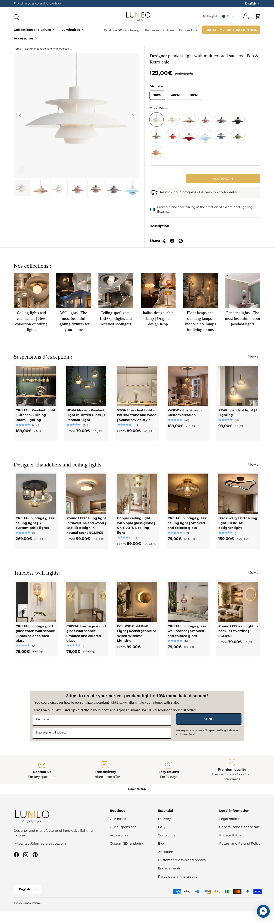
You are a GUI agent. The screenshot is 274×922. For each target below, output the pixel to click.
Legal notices (229, 819)
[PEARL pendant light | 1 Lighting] (238, 386)
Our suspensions (123, 827)
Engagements (169, 868)
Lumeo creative (31, 902)
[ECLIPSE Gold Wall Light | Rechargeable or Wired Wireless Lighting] (137, 602)
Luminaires (70, 30)
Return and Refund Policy (239, 843)
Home (17, 49)
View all (254, 356)
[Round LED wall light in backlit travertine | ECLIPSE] (238, 602)
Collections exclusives (32, 30)
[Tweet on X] (163, 241)
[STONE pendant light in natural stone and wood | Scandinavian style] (137, 386)
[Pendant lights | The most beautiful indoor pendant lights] (242, 290)
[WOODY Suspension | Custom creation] (188, 386)
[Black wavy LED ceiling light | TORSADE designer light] (238, 494)
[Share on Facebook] (172, 241)
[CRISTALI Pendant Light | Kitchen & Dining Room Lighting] (36, 386)
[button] (218, 16)
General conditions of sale (239, 827)
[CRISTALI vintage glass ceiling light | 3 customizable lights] (36, 494)
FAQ (161, 827)
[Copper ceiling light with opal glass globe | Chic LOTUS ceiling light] (137, 494)
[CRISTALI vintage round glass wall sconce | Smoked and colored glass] (86, 602)
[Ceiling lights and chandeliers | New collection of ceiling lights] (31, 290)
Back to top (137, 789)
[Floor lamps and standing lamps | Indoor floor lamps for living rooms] (200, 290)
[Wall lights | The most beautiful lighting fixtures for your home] (73, 290)
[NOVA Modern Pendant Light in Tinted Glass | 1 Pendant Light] (86, 386)
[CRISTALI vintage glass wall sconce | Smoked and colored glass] (188, 602)
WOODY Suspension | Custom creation (186, 412)
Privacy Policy (230, 835)
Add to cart (223, 178)
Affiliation (165, 852)
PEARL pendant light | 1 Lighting (237, 412)
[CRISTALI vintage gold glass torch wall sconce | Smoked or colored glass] (36, 602)
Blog (161, 843)
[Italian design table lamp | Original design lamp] (158, 290)
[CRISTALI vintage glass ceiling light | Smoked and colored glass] (188, 494)
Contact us (188, 30)
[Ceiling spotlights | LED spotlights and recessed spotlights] (115, 290)
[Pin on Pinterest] (180, 241)
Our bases (118, 819)
